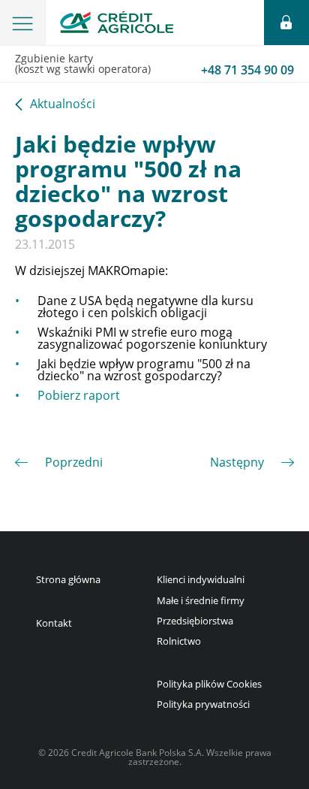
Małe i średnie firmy (200, 600)
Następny (237, 462)
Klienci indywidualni (200, 579)
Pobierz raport (79, 395)
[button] (23, 22)
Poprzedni (74, 462)
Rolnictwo (179, 641)
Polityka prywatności (203, 704)
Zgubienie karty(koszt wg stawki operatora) (154, 64)
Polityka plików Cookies (209, 684)
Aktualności (62, 105)
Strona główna (68, 579)
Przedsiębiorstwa (195, 620)
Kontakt (54, 623)
